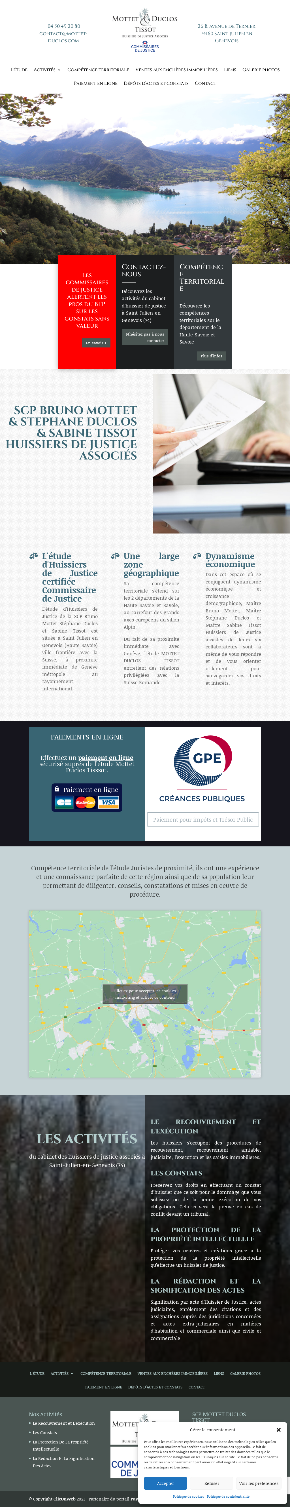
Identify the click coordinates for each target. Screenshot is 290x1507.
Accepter (165, 1483)
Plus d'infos (211, 356)
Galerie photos (261, 70)
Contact (205, 84)
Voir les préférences (258, 1483)
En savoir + (96, 343)
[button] (279, 1430)
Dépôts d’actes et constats (156, 84)
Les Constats (45, 1432)
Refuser (211, 1483)
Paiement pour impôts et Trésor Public (203, 819)
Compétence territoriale (98, 70)
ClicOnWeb (65, 1499)
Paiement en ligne (96, 84)
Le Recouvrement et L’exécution (64, 1423)
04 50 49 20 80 (64, 26)
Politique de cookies (188, 1496)
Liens (230, 70)
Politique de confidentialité (228, 1496)
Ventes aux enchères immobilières (176, 70)
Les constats (176, 1173)
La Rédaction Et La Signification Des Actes (206, 1286)
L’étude (18, 70)
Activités (45, 70)
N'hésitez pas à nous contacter (145, 337)
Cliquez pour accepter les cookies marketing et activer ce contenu (145, 994)
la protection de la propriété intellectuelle (206, 1235)
